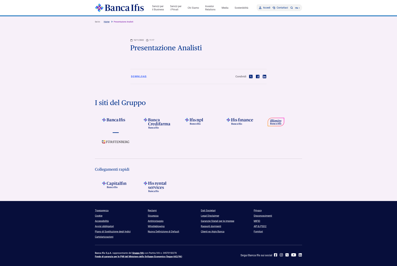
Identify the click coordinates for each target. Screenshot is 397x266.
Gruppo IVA (138, 253)
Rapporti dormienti (211, 226)
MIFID (257, 221)
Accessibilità (102, 221)
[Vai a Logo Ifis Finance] (240, 123)
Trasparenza (102, 210)
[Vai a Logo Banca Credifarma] (157, 123)
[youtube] (293, 255)
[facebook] (275, 255)
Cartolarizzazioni (104, 236)
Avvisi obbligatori (104, 226)
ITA (296, 8)
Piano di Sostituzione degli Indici (113, 231)
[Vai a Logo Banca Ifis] (115, 123)
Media (225, 7)
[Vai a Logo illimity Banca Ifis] (281, 123)
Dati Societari (208, 210)
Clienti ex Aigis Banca (212, 231)
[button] (291, 7)
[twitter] (287, 255)
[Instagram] (281, 255)
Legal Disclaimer (210, 215)
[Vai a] (198, 123)
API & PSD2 (260, 226)
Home (106, 21)
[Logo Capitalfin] (115, 186)
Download (139, 76)
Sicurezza (153, 215)
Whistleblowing (156, 226)
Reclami (152, 210)
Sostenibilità (241, 7)
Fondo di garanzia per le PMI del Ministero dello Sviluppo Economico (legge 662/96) (138, 256)
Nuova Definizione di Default (163, 231)
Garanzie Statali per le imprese (217, 221)
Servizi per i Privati (175, 8)
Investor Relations (210, 8)
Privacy (258, 210)
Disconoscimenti (263, 215)
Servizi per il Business (158, 8)
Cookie (98, 215)
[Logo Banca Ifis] (119, 7)
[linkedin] (300, 255)
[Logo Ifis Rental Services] (157, 186)
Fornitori (258, 231)
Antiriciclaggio (155, 221)
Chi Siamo (193, 7)
